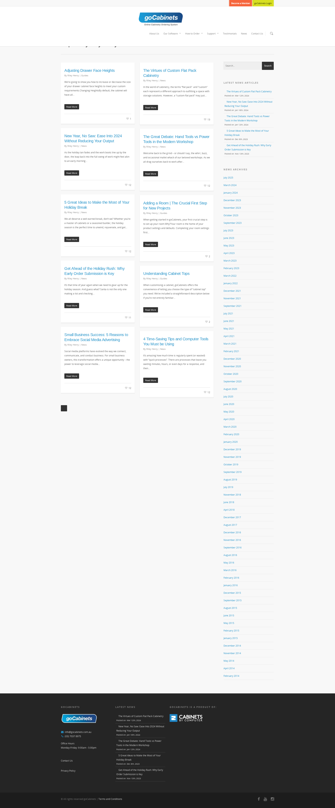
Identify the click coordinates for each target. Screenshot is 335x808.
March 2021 (230, 343)
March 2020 (230, 426)
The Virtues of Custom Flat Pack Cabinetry (249, 91)
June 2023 (229, 238)
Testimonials (230, 33)
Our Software (170, 33)
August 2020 (230, 389)
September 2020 (233, 381)
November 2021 (232, 298)
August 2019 (230, 479)
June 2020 (229, 404)
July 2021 (228, 313)
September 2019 (233, 472)
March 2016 (230, 570)
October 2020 (231, 374)
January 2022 (231, 283)
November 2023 (232, 207)
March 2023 (230, 260)
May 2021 (229, 328)
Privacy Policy (68, 770)
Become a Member (240, 3)
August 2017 (230, 525)
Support (211, 33)
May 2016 (229, 562)
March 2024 (230, 185)
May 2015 (229, 623)
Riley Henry (73, 75)
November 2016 (232, 540)
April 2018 (229, 509)
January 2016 (231, 585)
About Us (154, 33)
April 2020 (229, 419)
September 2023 (233, 223)
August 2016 (230, 555)
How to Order (192, 33)
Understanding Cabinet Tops (166, 273)
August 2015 (230, 608)
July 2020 (228, 396)
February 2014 (231, 676)
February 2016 (231, 577)
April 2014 (229, 668)
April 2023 (229, 253)
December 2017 (232, 517)
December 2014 (232, 645)
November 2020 (232, 366)
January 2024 (231, 192)
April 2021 (229, 336)
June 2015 (229, 615)
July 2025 (228, 177)
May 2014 (229, 660)
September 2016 (233, 547)
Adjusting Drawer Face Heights (89, 70)
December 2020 (232, 358)
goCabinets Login (263, 3)
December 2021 (232, 290)
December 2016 (232, 532)
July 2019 (228, 487)
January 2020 (231, 441)
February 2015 (231, 630)
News (244, 33)
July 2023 (228, 230)
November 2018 (232, 494)
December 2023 (232, 200)
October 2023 (231, 215)
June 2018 (229, 502)
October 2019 (231, 464)
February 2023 (231, 268)
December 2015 (232, 592)
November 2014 (232, 653)
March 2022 (230, 275)
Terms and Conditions (110, 799)
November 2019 (232, 457)
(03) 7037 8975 (73, 736)
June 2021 (229, 321)
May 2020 (229, 411)
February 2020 (231, 434)
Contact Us (257, 33)
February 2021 (231, 351)
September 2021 (233, 306)
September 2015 (233, 600)
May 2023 (229, 245)
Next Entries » (64, 408)
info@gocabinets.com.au (78, 732)
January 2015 (231, 638)
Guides (84, 75)
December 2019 (232, 449)
